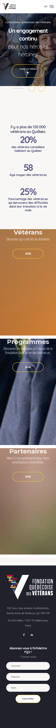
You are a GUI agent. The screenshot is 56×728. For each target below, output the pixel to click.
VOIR (28, 253)
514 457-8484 (15, 620)
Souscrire (28, 699)
